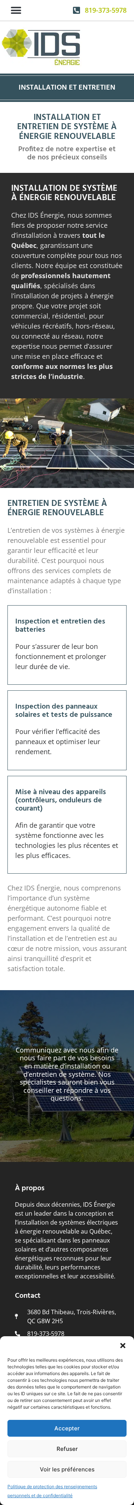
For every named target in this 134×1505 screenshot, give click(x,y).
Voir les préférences (67, 1469)
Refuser (67, 1448)
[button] (123, 1345)
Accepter (67, 1428)
